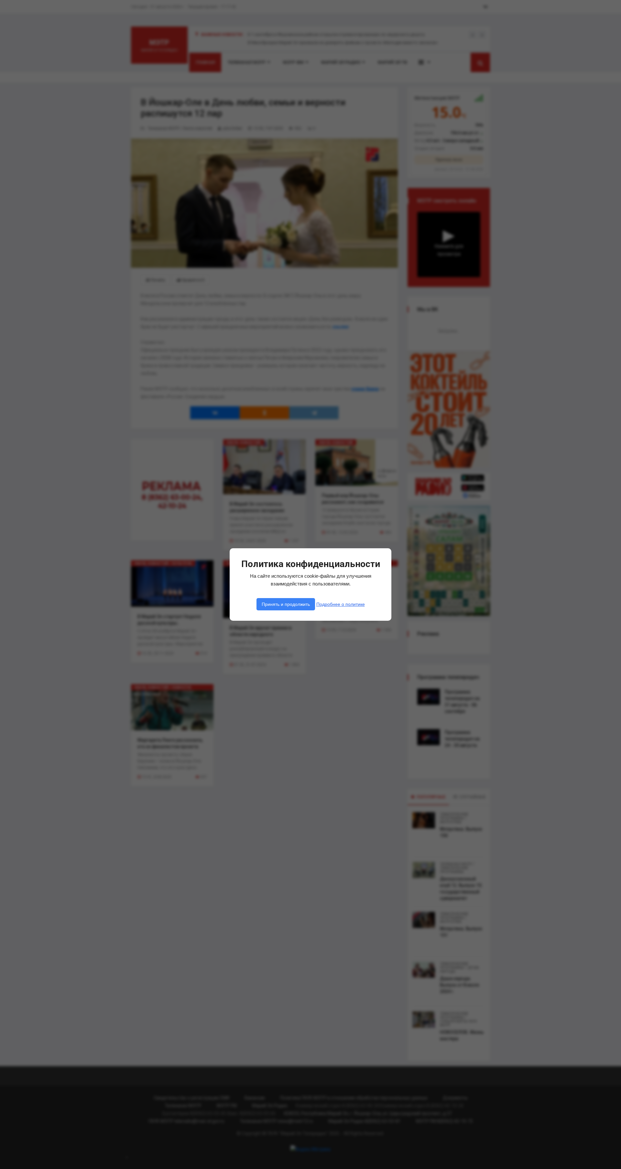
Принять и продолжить (286, 604)
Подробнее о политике (340, 604)
